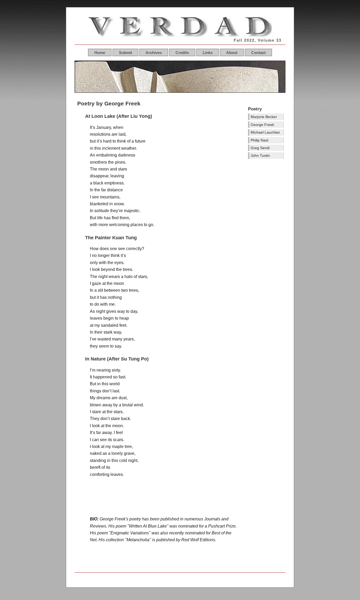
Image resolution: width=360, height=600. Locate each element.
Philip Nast (259, 140)
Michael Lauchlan (265, 132)
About (231, 52)
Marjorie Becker (264, 117)
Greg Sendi (260, 148)
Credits (182, 52)
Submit (125, 52)
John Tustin (260, 155)
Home (99, 52)
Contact (258, 52)
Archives (153, 52)
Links (208, 52)
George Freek (262, 125)
